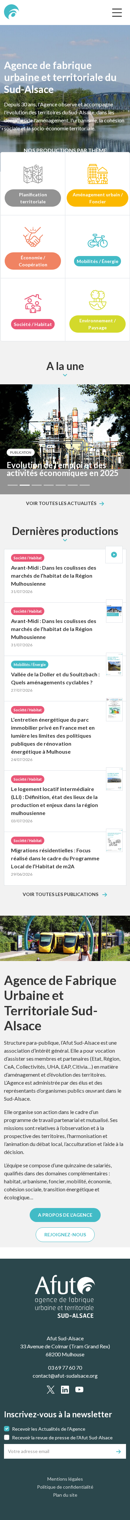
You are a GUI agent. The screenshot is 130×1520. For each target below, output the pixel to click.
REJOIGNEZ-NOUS (65, 1234)
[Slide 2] (25, 485)
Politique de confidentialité (65, 1487)
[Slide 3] (37, 485)
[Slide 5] (61, 485)
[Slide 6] (73, 485)
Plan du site (65, 1495)
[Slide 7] (85, 485)
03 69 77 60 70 (65, 1367)
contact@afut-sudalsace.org (65, 1375)
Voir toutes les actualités (61, 503)
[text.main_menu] (117, 12)
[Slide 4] (49, 485)
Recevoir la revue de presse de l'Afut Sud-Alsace (62, 1437)
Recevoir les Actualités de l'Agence (48, 1429)
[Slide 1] (13, 485)
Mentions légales (65, 1479)
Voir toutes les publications (61, 894)
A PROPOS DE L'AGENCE (65, 1215)
